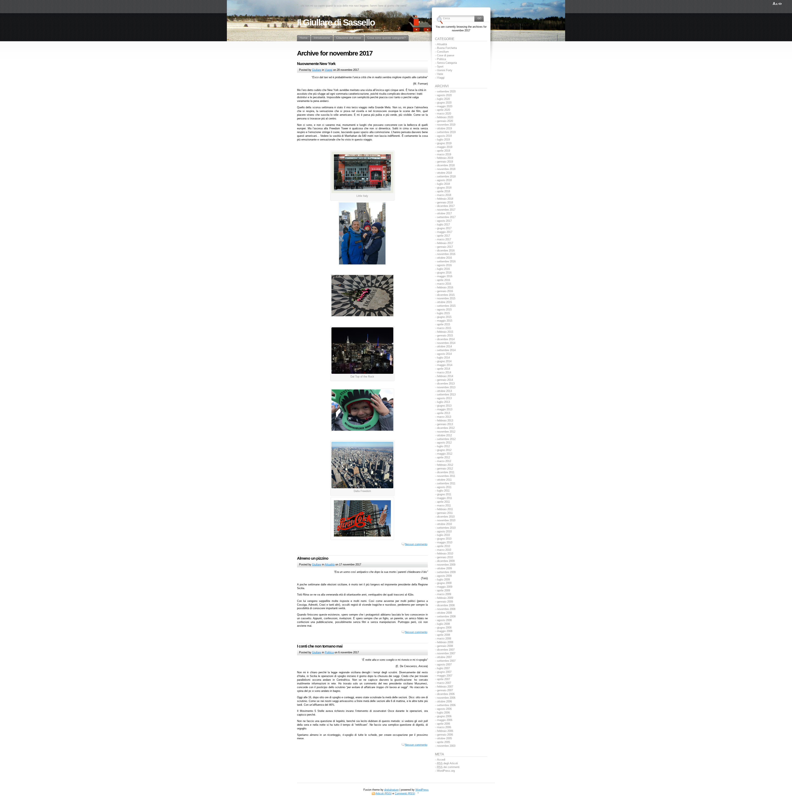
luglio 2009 (443, 579)
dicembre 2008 (446, 605)
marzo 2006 (444, 727)
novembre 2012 (446, 431)
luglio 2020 (443, 98)
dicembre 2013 (446, 383)
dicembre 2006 (446, 694)
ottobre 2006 (444, 701)
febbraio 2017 (445, 243)
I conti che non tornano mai (319, 646)
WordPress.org (446, 770)
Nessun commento (416, 544)
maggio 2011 (444, 498)
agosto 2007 (444, 664)
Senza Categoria (447, 62)
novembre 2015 (446, 298)
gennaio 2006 (445, 734)
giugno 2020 (444, 102)
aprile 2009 (443, 590)
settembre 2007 (446, 660)
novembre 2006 (446, 697)
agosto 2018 (444, 180)
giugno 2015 (444, 316)
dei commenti (448, 767)
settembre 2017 (446, 217)
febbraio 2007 (445, 686)
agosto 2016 (444, 265)
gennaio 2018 (445, 202)
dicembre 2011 (445, 472)
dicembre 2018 (446, 165)
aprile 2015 (443, 324)
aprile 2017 (443, 235)
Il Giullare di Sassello (336, 22)
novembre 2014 (446, 342)
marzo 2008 (444, 638)
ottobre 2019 (444, 128)
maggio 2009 (444, 586)
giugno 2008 (444, 627)
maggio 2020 (444, 106)
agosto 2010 (444, 531)
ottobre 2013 (444, 391)
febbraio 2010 (445, 553)
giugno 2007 (444, 671)
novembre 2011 (446, 476)
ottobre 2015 (444, 302)
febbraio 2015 (445, 331)
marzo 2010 (444, 549)
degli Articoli (447, 763)
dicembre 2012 (446, 427)
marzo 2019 (444, 154)
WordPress (422, 789)
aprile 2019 (443, 150)
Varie (440, 73)
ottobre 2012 (444, 435)
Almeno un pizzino (312, 558)
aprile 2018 (443, 191)
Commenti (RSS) (405, 793)
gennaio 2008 (445, 645)
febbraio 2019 (445, 157)
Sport (440, 66)
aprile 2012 (443, 457)
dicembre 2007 (446, 649)
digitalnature (391, 789)
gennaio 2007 (445, 690)
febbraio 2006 (445, 730)
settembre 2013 (446, 394)
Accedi (441, 759)
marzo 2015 (444, 328)
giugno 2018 (444, 187)
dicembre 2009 (446, 561)
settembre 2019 (446, 132)
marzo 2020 (444, 113)
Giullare (316, 69)
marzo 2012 (444, 461)
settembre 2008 (446, 616)
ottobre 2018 (444, 172)
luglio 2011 (443, 490)
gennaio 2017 (445, 246)
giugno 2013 (444, 405)
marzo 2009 (444, 594)
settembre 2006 (446, 705)
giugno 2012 (444, 450)
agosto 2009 (444, 575)
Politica (329, 652)
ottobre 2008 (444, 612)
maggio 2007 (444, 675)
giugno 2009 (444, 583)
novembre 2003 (446, 745)
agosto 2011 (444, 487)
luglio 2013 (443, 401)
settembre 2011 (446, 483)
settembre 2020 (446, 91)
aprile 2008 (443, 634)
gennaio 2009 (445, 601)
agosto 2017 (444, 220)
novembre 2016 (446, 254)
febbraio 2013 (445, 420)
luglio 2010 (443, 535)
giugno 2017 (444, 228)
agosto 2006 (444, 708)
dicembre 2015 (446, 294)
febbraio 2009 (445, 597)
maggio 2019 (444, 147)
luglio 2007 (443, 668)
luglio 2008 (443, 623)
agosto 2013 (444, 398)
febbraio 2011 (445, 509)
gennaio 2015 (445, 335)
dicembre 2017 (446, 206)
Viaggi (328, 69)
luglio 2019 (443, 139)
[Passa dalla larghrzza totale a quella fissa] (780, 3)
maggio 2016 (444, 276)
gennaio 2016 (445, 291)
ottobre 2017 (444, 213)
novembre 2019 (446, 124)
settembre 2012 (446, 439)
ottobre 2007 (444, 657)
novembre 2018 (446, 169)
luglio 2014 (443, 357)
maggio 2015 (444, 320)
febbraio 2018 (445, 198)
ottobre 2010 (444, 524)
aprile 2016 (443, 280)
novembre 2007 (446, 653)
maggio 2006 (444, 720)
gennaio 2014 (445, 379)
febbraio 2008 (445, 642)
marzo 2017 (444, 239)
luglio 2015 (443, 313)
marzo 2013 (444, 416)
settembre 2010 (446, 527)
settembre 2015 (446, 305)
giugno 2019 (444, 143)
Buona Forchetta (447, 48)
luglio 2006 (443, 712)
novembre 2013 (446, 387)
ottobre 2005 (444, 738)
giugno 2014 (444, 361)
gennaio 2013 (445, 424)
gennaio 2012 (445, 468)
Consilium (443, 51)
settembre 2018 (446, 176)
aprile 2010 (443, 546)
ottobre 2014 (444, 346)
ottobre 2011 (444, 479)
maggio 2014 (444, 365)
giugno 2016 (444, 272)
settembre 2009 (446, 572)
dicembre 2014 (446, 339)
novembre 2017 (446, 209)
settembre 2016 (446, 261)
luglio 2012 (443, 446)
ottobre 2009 (444, 568)
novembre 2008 (446, 609)
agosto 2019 (444, 135)
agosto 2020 (444, 95)
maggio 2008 (444, 631)
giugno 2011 (444, 494)
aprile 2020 (443, 109)
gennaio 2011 (445, 512)
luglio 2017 (443, 224)
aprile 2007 (443, 679)
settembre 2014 (446, 350)
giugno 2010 (444, 538)
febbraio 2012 (445, 464)
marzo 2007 (444, 682)
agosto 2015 (444, 309)
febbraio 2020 (445, 117)
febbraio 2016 (445, 287)
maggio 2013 (444, 409)
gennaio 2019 (445, 161)
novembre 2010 (446, 520)
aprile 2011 (443, 501)
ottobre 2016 (444, 257)
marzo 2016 (444, 283)
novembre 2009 (446, 564)
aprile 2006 (443, 723)
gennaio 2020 (445, 121)
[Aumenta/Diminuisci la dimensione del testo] (775, 3)
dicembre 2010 (446, 516)
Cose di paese (445, 55)
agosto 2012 (444, 442)
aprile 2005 (443, 742)
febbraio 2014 (445, 376)
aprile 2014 (443, 368)
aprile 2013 (443, 413)
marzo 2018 (444, 195)
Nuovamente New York (316, 63)
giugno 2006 (444, 716)
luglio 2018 (443, 183)
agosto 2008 (444, 620)
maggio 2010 (444, 542)
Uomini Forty (444, 70)
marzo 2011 (444, 505)
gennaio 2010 (445, 557)
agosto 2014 (444, 353)
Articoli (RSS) (383, 793)
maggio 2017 (444, 232)
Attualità (330, 564)
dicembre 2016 (446, 250)
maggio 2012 (444, 453)
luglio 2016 (443, 268)
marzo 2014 (444, 372)
